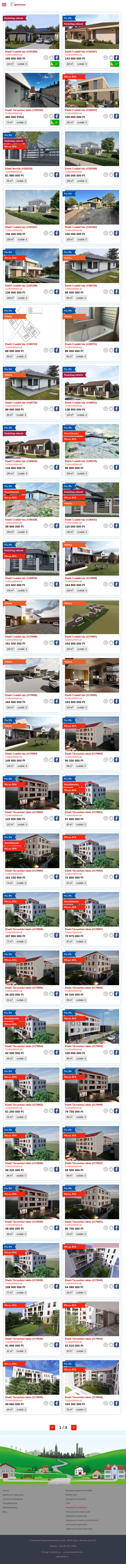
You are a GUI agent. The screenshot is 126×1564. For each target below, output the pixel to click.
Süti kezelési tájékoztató (76, 1524)
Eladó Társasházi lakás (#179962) (24, 812)
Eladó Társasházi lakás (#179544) (84, 1338)
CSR (68, 1503)
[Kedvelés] (51, 57)
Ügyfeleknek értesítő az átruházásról (82, 1520)
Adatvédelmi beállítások (76, 1507)
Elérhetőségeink (10, 1507)
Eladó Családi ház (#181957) (21, 227)
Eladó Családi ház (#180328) (21, 519)
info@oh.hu (55, 1552)
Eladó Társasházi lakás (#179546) (84, 1280)
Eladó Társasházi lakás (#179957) (84, 929)
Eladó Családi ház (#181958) (81, 168)
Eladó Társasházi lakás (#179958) (24, 929)
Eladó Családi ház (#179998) (21, 636)
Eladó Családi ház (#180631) (81, 402)
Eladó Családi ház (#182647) (81, 110)
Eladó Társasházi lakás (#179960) (24, 870)
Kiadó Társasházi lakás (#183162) (24, 110)
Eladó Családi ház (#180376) (81, 461)
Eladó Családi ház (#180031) (81, 519)
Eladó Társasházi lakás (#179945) (24, 1221)
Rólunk (6, 1490)
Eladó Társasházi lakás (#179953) (84, 1046)
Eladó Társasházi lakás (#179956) (24, 987)
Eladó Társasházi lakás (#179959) (84, 870)
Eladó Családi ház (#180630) (21, 461)
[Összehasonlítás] (46, 57)
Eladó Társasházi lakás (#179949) (84, 1104)
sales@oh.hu (62, 1556)
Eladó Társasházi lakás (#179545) (24, 1338)
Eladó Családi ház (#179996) (21, 695)
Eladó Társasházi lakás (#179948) (24, 1163)
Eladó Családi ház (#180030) (21, 578)
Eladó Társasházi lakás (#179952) (24, 1104)
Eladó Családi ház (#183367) (81, 51)
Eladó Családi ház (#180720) (21, 402)
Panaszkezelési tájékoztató (78, 1512)
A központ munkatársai (13, 1499)
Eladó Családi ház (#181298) (21, 285)
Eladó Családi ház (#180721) (81, 344)
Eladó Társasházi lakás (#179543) (24, 1397)
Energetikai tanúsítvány (76, 1499)
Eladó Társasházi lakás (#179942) (84, 1221)
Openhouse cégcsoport (13, 1495)
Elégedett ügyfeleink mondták (79, 1490)
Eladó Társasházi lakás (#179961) (84, 812)
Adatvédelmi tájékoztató (76, 1516)
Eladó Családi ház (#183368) (21, 51)
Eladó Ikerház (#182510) (18, 168)
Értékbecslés (71, 1495)
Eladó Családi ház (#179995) (81, 695)
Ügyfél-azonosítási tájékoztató (79, 1529)
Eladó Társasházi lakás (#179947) (84, 1163)
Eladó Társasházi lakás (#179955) (84, 987)
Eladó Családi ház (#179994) (21, 753)
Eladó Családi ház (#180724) (21, 344)
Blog (5, 1512)
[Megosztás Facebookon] (56, 57)
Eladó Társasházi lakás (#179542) (84, 1397)
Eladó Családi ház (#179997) (81, 636)
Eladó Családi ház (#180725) (81, 285)
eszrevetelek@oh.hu (73, 1552)
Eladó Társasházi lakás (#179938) (24, 1280)
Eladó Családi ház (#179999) (81, 578)
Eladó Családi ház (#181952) (81, 227)
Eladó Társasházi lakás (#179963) (84, 753)
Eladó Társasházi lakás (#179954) (24, 1046)
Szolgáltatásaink (10, 1503)
